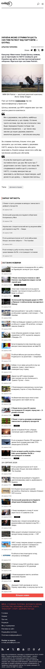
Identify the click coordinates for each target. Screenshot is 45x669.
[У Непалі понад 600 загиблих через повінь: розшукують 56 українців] (6, 566)
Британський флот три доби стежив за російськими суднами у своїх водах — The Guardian (27, 313)
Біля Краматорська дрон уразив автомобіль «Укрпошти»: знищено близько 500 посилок (27, 491)
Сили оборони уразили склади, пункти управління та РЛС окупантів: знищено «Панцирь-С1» (26, 335)
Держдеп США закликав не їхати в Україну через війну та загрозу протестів (27, 586)
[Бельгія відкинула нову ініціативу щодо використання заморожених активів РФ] (6, 346)
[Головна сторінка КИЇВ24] (7, 4)
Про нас (5, 619)
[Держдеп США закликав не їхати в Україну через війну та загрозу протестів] (6, 587)
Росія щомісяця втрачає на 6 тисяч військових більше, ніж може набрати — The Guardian (26, 469)
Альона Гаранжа (9, 47)
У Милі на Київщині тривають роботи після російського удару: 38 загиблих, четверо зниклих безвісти (27, 324)
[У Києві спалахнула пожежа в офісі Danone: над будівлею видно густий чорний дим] (6, 280)
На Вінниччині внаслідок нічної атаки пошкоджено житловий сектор (25, 399)
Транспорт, (7, 609)
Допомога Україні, (34, 604)
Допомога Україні (16, 187)
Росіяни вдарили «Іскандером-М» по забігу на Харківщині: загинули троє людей (27, 268)
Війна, (4, 604)
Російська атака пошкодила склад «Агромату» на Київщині (24, 555)
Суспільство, (7, 607)
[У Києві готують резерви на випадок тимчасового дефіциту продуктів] (6, 421)
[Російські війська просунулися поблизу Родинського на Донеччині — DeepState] (6, 356)
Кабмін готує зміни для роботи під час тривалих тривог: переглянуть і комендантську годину (26, 367)
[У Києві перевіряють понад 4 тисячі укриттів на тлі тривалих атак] (6, 512)
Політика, (21, 604)
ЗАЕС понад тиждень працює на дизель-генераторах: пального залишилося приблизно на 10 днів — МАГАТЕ (27, 544)
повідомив (20, 101)
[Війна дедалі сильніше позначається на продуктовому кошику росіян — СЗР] (6, 534)
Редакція (5, 622)
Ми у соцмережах (8, 626)
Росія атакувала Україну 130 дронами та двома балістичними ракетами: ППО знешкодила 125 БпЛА (27, 442)
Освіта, (36, 607)
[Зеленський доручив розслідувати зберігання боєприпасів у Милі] (6, 502)
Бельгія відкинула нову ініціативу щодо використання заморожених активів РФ (26, 345)
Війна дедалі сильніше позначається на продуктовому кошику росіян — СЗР (26, 533)
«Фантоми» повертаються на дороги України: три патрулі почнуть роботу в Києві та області (26, 291)
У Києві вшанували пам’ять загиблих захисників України (25, 576)
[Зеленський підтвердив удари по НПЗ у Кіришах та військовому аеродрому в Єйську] (6, 302)
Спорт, (15, 609)
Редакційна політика (9, 632)
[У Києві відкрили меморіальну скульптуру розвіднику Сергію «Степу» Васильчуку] (6, 389)
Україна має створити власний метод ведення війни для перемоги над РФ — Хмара (26, 523)
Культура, (28, 607)
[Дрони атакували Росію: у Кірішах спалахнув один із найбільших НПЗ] (6, 431)
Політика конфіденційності (12, 635)
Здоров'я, (23, 609)
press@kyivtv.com (13, 642)
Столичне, (11, 604)
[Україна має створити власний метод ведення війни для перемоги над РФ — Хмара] (6, 523)
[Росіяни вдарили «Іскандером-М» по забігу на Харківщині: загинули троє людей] (6, 269)
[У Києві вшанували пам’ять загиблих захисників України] (6, 576)
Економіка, (18, 607)
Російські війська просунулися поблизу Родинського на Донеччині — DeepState (27, 356)
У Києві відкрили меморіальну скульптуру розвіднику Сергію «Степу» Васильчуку (27, 388)
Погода (30, 609)
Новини (4, 616)
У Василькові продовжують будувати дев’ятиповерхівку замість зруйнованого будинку (27, 480)
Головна (5, 613)
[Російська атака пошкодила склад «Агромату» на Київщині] (6, 555)
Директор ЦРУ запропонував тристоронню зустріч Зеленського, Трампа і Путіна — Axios (25, 378)
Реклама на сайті (8, 629)
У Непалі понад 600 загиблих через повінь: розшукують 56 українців (25, 565)
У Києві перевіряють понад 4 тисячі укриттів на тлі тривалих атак (25, 511)
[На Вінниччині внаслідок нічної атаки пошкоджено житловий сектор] (6, 399)
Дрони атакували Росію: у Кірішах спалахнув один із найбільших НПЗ (24, 431)
